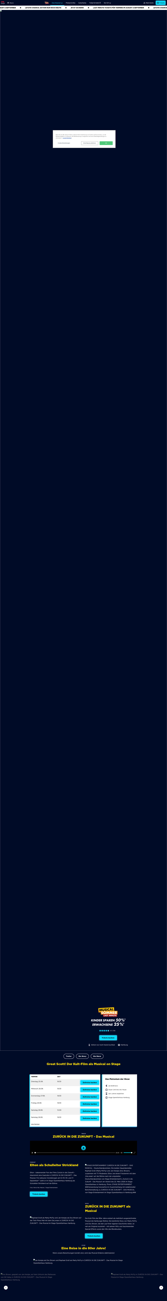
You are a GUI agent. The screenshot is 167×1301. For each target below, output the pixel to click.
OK (106, 143)
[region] (84, 139)
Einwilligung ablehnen (89, 143)
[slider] (75, 1153)
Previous (6, 1288)
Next (161, 1288)
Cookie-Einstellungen (64, 143)
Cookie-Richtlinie (67, 138)
